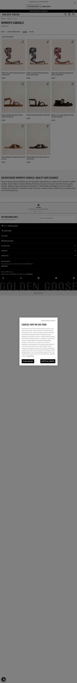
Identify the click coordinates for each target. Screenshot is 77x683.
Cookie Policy (30, 356)
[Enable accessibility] (3, 679)
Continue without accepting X (48, 320)
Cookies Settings (28, 361)
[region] (38, 341)
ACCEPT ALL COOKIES (47, 361)
